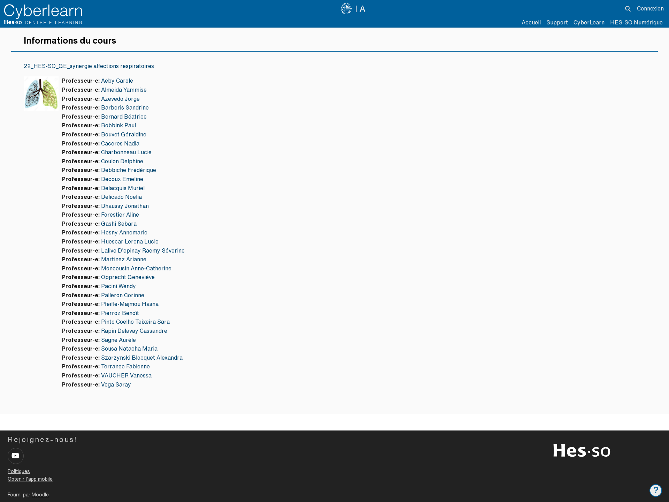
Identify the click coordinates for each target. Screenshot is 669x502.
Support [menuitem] (557, 22)
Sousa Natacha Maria (129, 348)
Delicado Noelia (121, 197)
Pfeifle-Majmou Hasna (130, 304)
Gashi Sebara (119, 223)
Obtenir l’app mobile (30, 479)
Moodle (40, 494)
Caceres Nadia (120, 143)
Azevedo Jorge (120, 99)
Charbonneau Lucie (126, 152)
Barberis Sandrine (125, 107)
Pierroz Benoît (120, 313)
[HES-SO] (582, 449)
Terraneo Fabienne (125, 366)
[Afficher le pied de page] (655, 490)
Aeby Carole (117, 80)
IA (361, 8)
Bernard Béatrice (124, 116)
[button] (628, 8)
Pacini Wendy (118, 286)
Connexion (650, 8)
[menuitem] (589, 22)
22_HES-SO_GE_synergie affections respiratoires (89, 66)
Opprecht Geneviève (128, 277)
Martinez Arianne (123, 259)
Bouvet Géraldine (123, 134)
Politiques (19, 471)
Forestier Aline (120, 214)
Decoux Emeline (122, 179)
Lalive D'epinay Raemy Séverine (143, 250)
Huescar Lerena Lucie (130, 241)
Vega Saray (116, 384)
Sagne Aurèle (118, 340)
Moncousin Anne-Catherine (136, 268)
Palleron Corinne (122, 295)
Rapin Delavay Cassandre (134, 331)
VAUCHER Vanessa (126, 375)
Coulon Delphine (122, 161)
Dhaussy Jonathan (125, 206)
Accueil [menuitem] (531, 22)
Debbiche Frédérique (128, 170)
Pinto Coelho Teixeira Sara (135, 321)
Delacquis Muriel (123, 188)
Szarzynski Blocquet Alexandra (142, 357)
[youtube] (16, 456)
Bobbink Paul (118, 125)
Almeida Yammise (124, 89)
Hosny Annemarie (124, 232)
